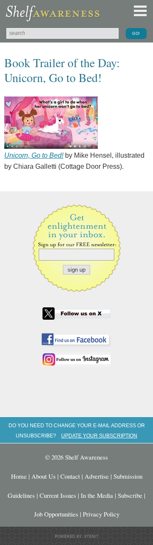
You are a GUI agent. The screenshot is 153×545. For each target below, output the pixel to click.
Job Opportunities (56, 514)
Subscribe (130, 495)
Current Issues (58, 495)
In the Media (97, 495)
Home (19, 476)
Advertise (97, 476)
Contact (70, 476)
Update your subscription (99, 435)
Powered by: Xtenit (77, 536)
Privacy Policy (101, 514)
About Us (43, 476)
